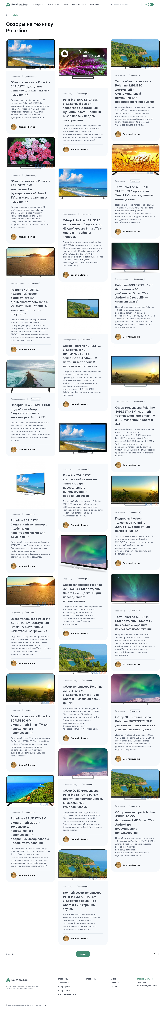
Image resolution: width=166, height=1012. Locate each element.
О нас (65, 4)
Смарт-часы (64, 990)
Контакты (95, 4)
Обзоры (37, 4)
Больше (83, 954)
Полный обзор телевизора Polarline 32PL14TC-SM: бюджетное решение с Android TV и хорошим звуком (82, 901)
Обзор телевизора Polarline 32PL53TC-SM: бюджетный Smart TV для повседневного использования (30, 724)
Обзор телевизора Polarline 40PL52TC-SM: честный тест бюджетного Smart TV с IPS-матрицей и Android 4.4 (135, 416)
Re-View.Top (19, 4)
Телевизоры (30, 76)
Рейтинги (52, 4)
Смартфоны (64, 986)
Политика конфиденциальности (147, 984)
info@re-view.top (145, 979)
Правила (115, 982)
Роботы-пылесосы (67, 994)
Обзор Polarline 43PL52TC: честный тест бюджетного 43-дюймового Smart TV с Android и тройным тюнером (82, 228)
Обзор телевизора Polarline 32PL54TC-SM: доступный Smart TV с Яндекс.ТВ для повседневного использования (83, 593)
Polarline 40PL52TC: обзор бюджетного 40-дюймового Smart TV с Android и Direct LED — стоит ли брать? (134, 293)
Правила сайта (79, 4)
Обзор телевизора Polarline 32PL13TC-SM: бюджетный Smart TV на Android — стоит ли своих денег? (83, 695)
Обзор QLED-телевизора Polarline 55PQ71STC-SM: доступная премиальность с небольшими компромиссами (83, 799)
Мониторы (63, 979)
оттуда (44, 1005)
